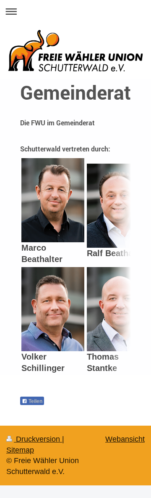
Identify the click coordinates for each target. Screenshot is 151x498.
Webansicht (125, 439)
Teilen (34, 401)
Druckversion (38, 439)
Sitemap (20, 450)
